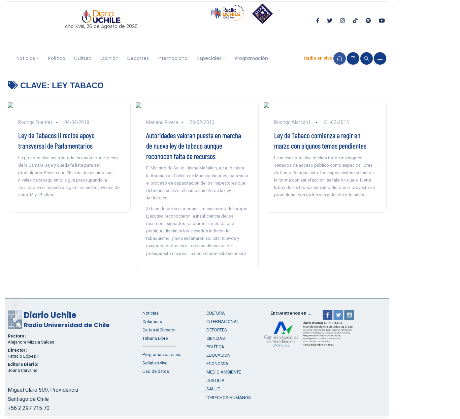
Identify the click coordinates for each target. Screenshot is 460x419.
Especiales (209, 58)
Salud (213, 388)
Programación (251, 58)
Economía (217, 363)
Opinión (109, 58)
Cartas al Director (159, 329)
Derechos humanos (228, 397)
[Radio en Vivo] (339, 58)
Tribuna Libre (155, 338)
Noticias (26, 58)
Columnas (152, 321)
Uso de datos (155, 371)
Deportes (138, 58)
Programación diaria (162, 354)
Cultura (83, 58)
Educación (218, 355)
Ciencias (215, 338)
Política (56, 58)
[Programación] (353, 58)
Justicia (215, 380)
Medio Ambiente (223, 372)
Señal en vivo (155, 362)
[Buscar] (366, 58)
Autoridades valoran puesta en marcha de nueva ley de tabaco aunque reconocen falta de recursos (193, 145)
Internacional (173, 58)
